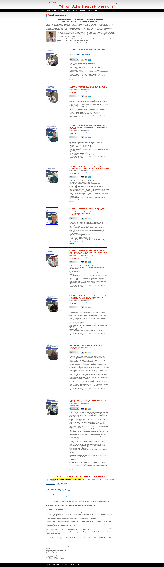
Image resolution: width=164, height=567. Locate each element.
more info (71, 79)
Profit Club (61, 10)
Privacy (48, 564)
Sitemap (78, 564)
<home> (48, 560)
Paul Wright (89, 10)
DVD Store (82, 10)
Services (54, 10)
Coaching (68, 10)
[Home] (82, 9)
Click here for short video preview (82, 54)
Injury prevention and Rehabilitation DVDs (60, 490)
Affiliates (72, 564)
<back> (58, 16)
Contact (96, 10)
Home (48, 10)
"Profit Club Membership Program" (61, 496)
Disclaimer (64, 564)
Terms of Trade (56, 564)
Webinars (75, 10)
